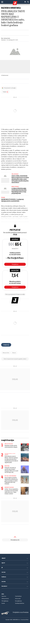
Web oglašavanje (5, 601)
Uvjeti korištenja (18, 596)
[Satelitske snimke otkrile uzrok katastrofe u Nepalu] (25, 447)
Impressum (4, 596)
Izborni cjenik (17, 598)
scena (4, 581)
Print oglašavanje (18, 601)
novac (4, 572)
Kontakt (3, 603)
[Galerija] (15, 51)
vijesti (3, 558)
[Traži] (28, 2)
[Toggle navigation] (2, 2)
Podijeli (4, 91)
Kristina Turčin (7, 38)
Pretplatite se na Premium (21, 612)
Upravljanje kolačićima (19, 603)
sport (3, 562)
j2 (2, 567)
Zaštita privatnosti (5, 598)
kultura (4, 576)
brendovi (4, 586)
